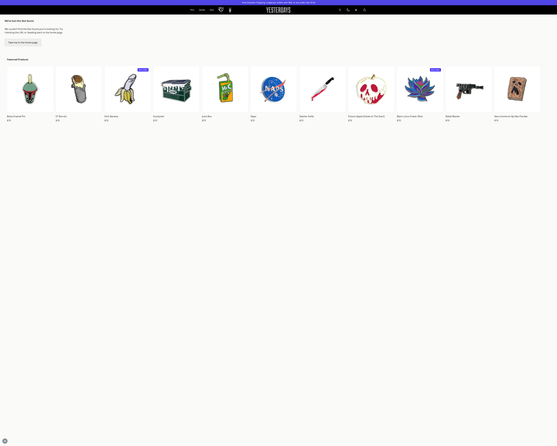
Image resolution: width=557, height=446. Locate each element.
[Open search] (340, 10)
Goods (202, 9)
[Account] (356, 10)
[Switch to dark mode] (348, 10)
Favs (212, 9)
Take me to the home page (23, 42)
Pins (192, 9)
